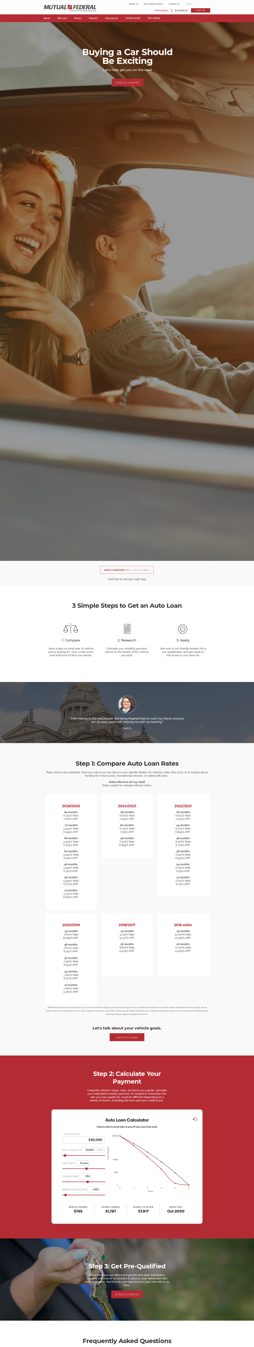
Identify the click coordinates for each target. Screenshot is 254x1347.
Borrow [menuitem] (62, 18)
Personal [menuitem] (161, 10)
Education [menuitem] (111, 18)
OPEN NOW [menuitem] (133, 18)
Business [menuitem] (181, 10)
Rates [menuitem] (78, 18)
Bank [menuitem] (47, 18)
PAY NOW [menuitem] (154, 18)
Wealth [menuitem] (93, 18)
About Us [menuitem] (133, 4)
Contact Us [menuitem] (174, 4)
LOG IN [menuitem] (200, 10)
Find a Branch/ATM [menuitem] (153, 4)
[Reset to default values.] (194, 1119)
